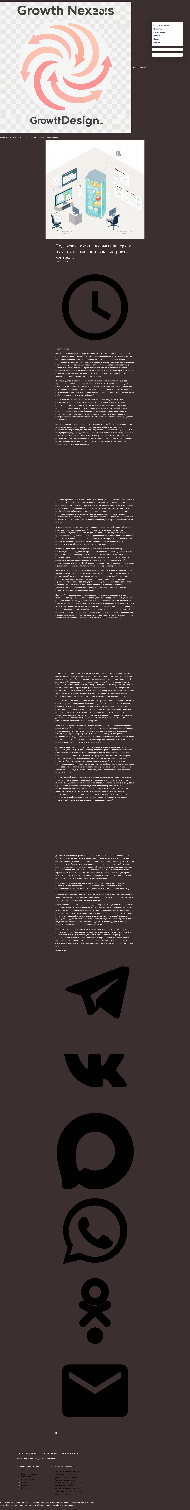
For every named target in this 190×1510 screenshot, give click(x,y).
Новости (25, 1485)
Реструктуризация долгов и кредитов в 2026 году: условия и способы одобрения (68, 1483)
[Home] (65, 68)
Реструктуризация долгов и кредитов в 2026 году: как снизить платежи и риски (67, 1474)
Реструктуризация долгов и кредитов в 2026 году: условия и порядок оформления (68, 1491)
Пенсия (24, 1488)
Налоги (24, 1482)
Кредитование (27, 1480)
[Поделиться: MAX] (95, 1190)
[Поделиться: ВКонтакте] (95, 1110)
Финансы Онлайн (139, 67)
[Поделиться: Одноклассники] (95, 1350)
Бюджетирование (29, 1474)
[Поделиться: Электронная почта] (95, 1430)
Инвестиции (26, 1477)
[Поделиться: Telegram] (95, 1031)
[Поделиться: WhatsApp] (95, 1270)
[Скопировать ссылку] (56, 1433)
